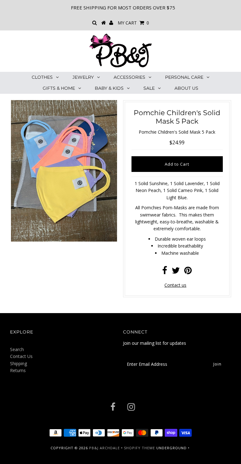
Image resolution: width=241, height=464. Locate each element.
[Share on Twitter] (176, 272)
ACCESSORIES (129, 77)
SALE (149, 88)
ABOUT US (186, 88)
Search (17, 349)
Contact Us (21, 356)
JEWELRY (83, 77)
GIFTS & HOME (59, 88)
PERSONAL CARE (184, 77)
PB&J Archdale (104, 447)
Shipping (18, 363)
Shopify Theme (139, 447)
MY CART (133, 23)
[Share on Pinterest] (188, 272)
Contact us (175, 285)
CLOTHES (42, 77)
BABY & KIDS (109, 88)
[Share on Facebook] (164, 272)
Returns (18, 370)
